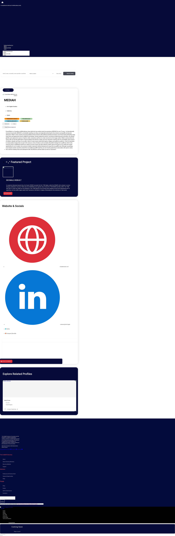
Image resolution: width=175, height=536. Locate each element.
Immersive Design (12, 118)
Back (8, 90)
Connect (2, 501)
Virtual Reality (12, 121)
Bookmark (7, 123)
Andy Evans (7, 400)
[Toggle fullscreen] (1, 534)
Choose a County (32, 73)
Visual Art (25, 121)
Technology (26, 118)
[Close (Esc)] (4, 534)
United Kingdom (9, 404)
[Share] (3, 534)
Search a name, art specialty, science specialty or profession (14, 73)
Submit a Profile (7, 47)
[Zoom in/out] (0, 534)
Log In (5, 49)
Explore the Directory (8, 45)
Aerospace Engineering (11, 409)
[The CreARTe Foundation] (2, 2)
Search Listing (70, 73)
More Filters (58, 73)
